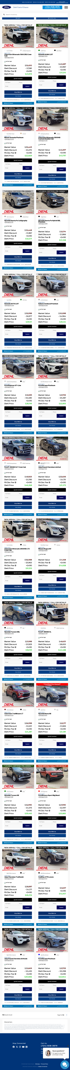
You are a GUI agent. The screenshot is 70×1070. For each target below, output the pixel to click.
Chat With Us (18, 92)
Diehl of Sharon (9, 103)
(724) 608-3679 (52, 6)
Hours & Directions (52, 8)
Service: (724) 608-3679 (38, 2)
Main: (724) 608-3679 (27, 2)
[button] (32, 35)
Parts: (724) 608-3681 (50, 2)
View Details (18, 96)
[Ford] (6, 7)
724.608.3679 (28, 103)
